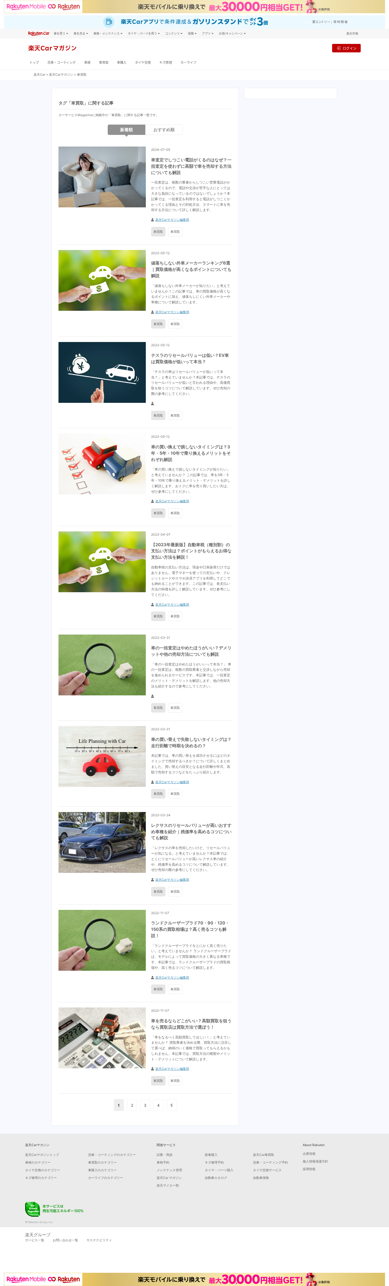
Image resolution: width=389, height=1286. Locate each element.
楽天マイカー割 (168, 1185)
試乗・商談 (165, 1155)
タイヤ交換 (143, 62)
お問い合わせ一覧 (65, 1240)
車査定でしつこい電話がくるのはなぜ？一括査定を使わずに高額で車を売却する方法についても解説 (191, 166)
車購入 (121, 62)
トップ (34, 62)
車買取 (103, 62)
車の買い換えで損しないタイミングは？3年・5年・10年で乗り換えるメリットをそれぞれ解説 (191, 453)
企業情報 (309, 1154)
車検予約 (163, 1162)
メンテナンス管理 (169, 1170)
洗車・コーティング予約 (270, 1162)
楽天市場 (352, 33)
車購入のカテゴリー (102, 1170)
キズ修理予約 (214, 1162)
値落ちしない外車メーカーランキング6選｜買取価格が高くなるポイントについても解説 (191, 269)
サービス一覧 (34, 1240)
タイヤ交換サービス (267, 1170)
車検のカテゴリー (38, 1162)
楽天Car (39, 74)
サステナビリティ (99, 1240)
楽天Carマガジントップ (42, 1155)
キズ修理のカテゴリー (41, 1178)
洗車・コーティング (61, 62)
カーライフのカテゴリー (105, 1178)
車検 (87, 62)
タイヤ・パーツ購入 (219, 1170)
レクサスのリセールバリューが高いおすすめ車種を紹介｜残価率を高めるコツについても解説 (191, 832)
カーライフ (188, 62)
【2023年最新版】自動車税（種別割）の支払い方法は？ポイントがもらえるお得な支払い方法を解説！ (191, 551)
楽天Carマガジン (61, 74)
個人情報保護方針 (315, 1161)
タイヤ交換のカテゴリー (42, 1170)
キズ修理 (165, 62)
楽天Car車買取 (263, 1155)
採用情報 (309, 1169)
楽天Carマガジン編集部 (172, 220)
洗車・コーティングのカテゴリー (112, 1155)
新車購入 (211, 1155)
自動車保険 (261, 1178)
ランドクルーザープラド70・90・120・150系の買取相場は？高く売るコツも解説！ (190, 929)
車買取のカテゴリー (102, 1162)
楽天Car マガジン (169, 1178)
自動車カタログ (216, 1178)
